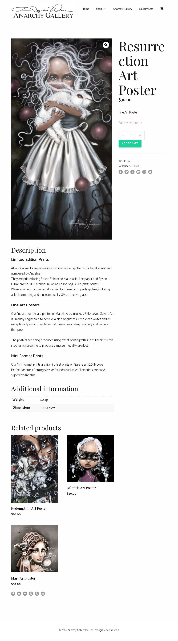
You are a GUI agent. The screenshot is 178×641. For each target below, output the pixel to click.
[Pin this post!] (138, 173)
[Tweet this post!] (126, 173)
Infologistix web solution (106, 630)
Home (85, 8)
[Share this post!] (121, 173)
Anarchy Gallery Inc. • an (81, 630)
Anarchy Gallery (122, 8)
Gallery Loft (146, 8)
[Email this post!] (150, 173)
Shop (99, 8)
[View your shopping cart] (162, 8)
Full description (128, 123)
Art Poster (134, 166)
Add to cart (130, 143)
